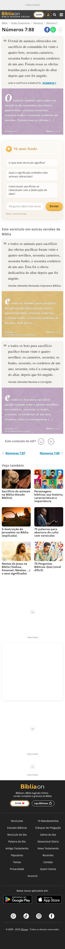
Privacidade (17, 869)
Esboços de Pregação (48, 827)
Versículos (17, 821)
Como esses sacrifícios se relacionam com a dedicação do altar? (28, 190)
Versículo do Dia (17, 834)
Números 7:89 (50, 453)
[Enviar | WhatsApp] (53, 30)
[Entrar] (48, 14)
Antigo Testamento (17, 848)
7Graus (24, 929)
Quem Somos (48, 869)
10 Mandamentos (48, 821)
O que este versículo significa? (27, 162)
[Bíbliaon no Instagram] (39, 916)
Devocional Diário (48, 841)
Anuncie (33, 876)
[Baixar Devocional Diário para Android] (17, 900)
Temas (17, 862)
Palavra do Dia (17, 841)
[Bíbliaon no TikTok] (26, 916)
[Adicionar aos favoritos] (60, 30)
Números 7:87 (15, 453)
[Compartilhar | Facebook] (47, 30)
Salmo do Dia (48, 834)
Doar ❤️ (20, 803)
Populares (17, 855)
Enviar (54, 206)
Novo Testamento (48, 848)
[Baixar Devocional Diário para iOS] (49, 900)
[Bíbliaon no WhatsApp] (13, 916)
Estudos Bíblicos (17, 827)
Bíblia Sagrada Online (16, 16)
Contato (48, 862)
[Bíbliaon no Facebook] (51, 916)
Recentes (48, 855)
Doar (39, 14)
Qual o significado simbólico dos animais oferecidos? (28, 174)
